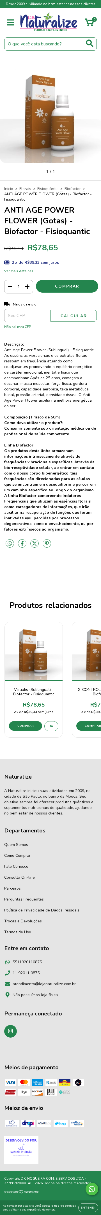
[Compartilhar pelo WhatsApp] (10, 544)
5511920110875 (27, 962)
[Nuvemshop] (21, 1192)
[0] (89, 24)
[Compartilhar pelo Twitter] (35, 546)
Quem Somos (16, 844)
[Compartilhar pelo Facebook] (22, 546)
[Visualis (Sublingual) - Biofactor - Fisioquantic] (51, 726)
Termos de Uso (17, 932)
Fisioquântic (47, 188)
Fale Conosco (16, 866)
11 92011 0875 (26, 973)
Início (8, 188)
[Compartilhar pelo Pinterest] (47, 546)
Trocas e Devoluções (23, 921)
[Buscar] (89, 43)
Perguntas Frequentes (24, 899)
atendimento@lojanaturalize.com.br (44, 984)
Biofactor (73, 188)
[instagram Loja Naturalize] (10, 1031)
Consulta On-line (19, 877)
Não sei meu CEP (17, 327)
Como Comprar (17, 855)
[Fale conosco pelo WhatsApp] (92, 1189)
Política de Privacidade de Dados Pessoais (41, 910)
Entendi (88, 1208)
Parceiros (12, 888)
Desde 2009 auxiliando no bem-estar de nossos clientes (50, 4)
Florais (25, 188)
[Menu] (10, 22)
